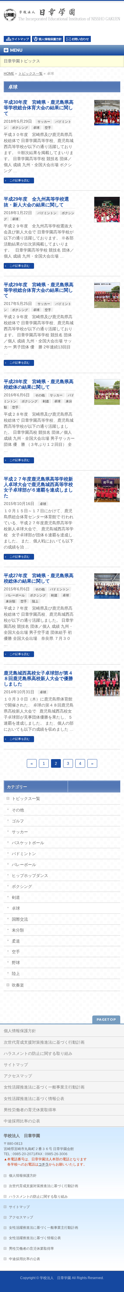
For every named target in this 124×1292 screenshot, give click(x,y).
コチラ (43, 1164)
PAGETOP (106, 1019)
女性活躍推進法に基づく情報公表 (34, 1098)
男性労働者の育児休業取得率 (30, 1109)
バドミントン (47, 213)
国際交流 (20, 919)
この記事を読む (20, 180)
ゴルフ (18, 821)
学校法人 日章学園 (55, 1278)
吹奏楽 (18, 985)
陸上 (35, 601)
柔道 (16, 941)
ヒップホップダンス (30, 875)
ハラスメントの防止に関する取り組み (38, 1053)
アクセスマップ (18, 1076)
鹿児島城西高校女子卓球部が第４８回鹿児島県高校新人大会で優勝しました (38, 678)
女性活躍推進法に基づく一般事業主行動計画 (44, 1087)
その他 (40, 395)
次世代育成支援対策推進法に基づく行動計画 (44, 1042)
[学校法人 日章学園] (62, 15)
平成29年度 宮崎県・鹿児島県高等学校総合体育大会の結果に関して (39, 290)
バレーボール (15, 595)
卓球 (36, 127)
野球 (16, 962)
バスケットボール (28, 842)
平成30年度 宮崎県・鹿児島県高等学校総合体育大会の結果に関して (39, 108)
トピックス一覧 (30, 74)
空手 (48, 127)
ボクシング (20, 127)
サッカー (43, 121)
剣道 (46, 401)
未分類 (10, 601)
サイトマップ (16, 1064)
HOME (9, 74)
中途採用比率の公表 (22, 1121)
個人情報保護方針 (20, 1030)
